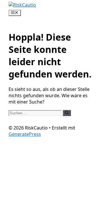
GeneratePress (25, 134)
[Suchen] (67, 113)
